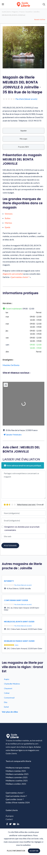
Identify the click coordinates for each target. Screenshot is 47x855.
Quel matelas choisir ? (20, 277)
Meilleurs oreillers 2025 (16, 784)
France (22, 12)
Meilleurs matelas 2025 (16, 771)
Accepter (34, 851)
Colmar (7, 693)
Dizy (5, 702)
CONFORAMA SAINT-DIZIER (16, 600)
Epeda (7, 227)
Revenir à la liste (39, 19)
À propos (10, 816)
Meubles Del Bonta (11, 365)
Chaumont (8, 688)
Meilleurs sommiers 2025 (16, 777)
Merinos (8, 223)
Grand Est (29, 12)
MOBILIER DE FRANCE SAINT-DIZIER (19, 641)
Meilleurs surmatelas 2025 (17, 774)
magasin (31, 750)
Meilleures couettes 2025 (17, 780)
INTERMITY (9, 581)
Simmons (9, 213)
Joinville (36, 12)
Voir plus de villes (10, 712)
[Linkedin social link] (18, 824)
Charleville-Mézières (12, 684)
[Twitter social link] (10, 824)
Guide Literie (6, 12)
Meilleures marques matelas (18, 767)
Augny (6, 679)
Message (23, 139)
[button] (23, 308)
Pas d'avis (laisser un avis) (26, 99)
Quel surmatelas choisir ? (16, 796)
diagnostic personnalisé (13, 274)
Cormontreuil (9, 698)
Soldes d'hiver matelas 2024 (18, 802)
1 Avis (16, 645)
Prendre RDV (23, 147)
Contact (9, 819)
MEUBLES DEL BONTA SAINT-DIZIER (19, 621)
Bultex (7, 218)
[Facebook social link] (7, 824)
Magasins (15, 12)
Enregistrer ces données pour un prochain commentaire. (21, 528)
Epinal (6, 707)
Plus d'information (16, 851)
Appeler (23, 130)
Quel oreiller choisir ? (15, 799)
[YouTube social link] (14, 824)
